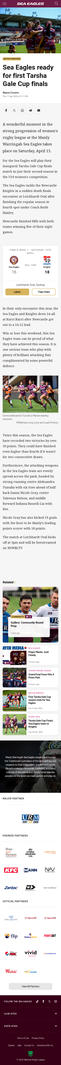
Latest (17, 291)
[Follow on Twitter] (49, 1001)
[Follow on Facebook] (43, 1001)
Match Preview (12, 59)
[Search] (56, 4)
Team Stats (44, 291)
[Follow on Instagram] (55, 1001)
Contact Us (29, 1045)
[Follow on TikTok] (37, 1001)
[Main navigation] (4, 4)
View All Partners (30, 986)
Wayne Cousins (11, 92)
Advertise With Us (45, 1045)
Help (19, 1045)
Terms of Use (23, 1038)
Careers (11, 1045)
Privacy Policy (38, 1038)
